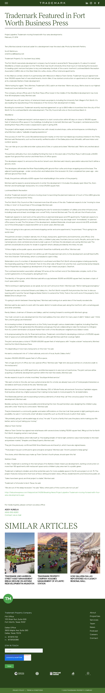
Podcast (94, 631)
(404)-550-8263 (11, 512)
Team (92, 624)
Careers (94, 635)
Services (94, 620)
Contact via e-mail (13, 515)
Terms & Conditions (35, 690)
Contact (94, 638)
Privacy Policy (19, 690)
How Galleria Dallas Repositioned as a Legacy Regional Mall (83, 578)
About (93, 613)
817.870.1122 (13, 637)
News (92, 627)
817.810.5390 (13, 640)
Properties (95, 616)
